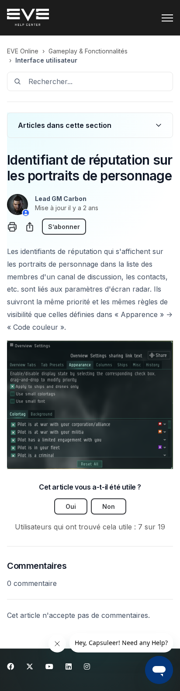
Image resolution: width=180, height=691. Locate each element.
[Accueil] (28, 18)
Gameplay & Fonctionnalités (88, 51)
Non (108, 506)
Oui (71, 506)
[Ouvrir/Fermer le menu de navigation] (167, 18)
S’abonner (64, 226)
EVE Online (22, 51)
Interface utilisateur (46, 60)
